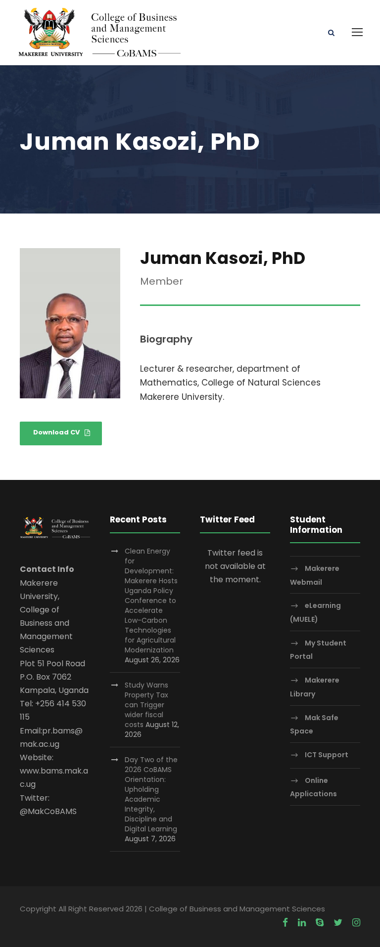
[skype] (320, 923)
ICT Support (326, 755)
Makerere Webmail (314, 575)
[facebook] (285, 923)
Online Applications (313, 787)
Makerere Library (314, 686)
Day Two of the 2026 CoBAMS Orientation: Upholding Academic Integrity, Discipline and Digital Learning (151, 794)
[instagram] (356, 923)
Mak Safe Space (314, 724)
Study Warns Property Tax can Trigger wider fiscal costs (146, 705)
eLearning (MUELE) (315, 612)
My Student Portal (318, 649)
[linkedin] (302, 923)
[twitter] (337, 923)
